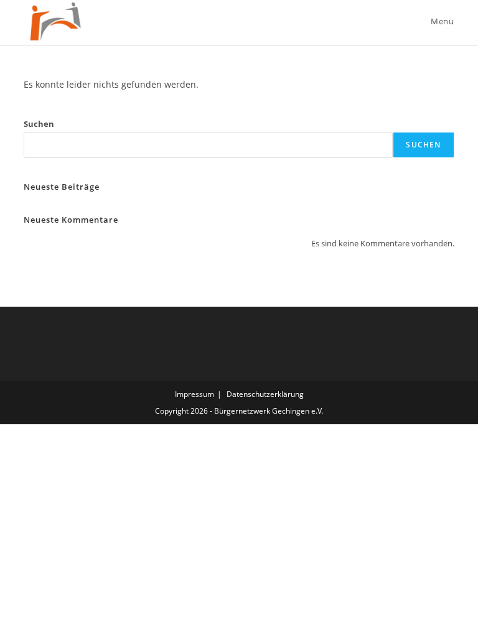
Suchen (39, 123)
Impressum (194, 394)
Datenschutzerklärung (265, 394)
